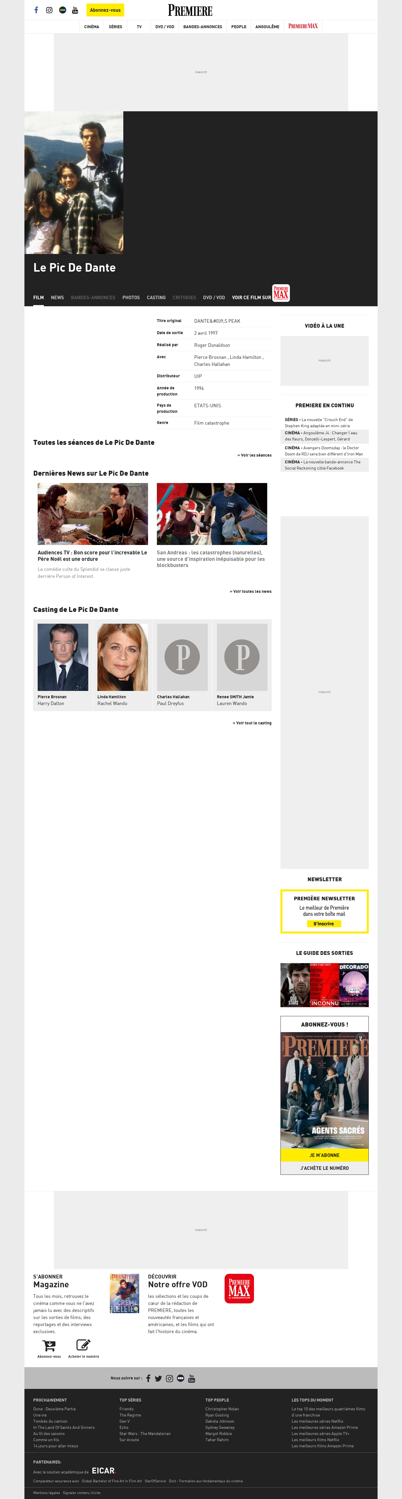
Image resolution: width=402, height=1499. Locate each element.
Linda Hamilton (245, 357)
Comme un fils (46, 1439)
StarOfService (155, 1481)
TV (139, 26)
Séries (115, 26)
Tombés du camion (50, 1421)
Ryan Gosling (217, 1414)
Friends (126, 1408)
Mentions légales (46, 1492)
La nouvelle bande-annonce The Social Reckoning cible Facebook (323, 464)
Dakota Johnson (219, 1421)
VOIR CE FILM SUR (252, 297)
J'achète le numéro (324, 1168)
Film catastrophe (211, 423)
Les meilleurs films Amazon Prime (323, 1445)
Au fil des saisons (49, 1433)
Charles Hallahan (212, 364)
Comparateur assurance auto (56, 1481)
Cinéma (91, 26)
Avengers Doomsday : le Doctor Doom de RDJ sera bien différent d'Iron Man (324, 450)
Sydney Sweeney (220, 1427)
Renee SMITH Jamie (235, 696)
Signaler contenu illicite (81, 1492)
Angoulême (267, 26)
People (238, 26)
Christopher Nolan (222, 1408)
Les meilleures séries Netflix (317, 1421)
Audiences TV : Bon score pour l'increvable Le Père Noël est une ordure (92, 555)
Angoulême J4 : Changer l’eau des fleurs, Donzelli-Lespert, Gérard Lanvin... (321, 437)
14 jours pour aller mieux (55, 1445)
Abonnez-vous (105, 10)
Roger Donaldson (212, 345)
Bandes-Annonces (202, 26)
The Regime (130, 1414)
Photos (131, 297)
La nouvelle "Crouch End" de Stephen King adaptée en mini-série (319, 422)
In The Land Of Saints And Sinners (64, 1427)
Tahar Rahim (217, 1439)
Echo (123, 1427)
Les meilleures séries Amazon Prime (325, 1427)
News (57, 297)
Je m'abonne (325, 1155)
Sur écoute (129, 1439)
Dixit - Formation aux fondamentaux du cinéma (206, 1481)
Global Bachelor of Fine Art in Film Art (112, 1481)
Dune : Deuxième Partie (54, 1408)
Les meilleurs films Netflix (315, 1439)
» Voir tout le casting (252, 722)
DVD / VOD (164, 26)
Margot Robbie (218, 1433)
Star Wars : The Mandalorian (145, 1433)
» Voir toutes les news (251, 591)
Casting (156, 297)
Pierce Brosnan (210, 357)
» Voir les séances (254, 454)
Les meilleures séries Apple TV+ (321, 1433)
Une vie (39, 1414)
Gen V (124, 1421)
